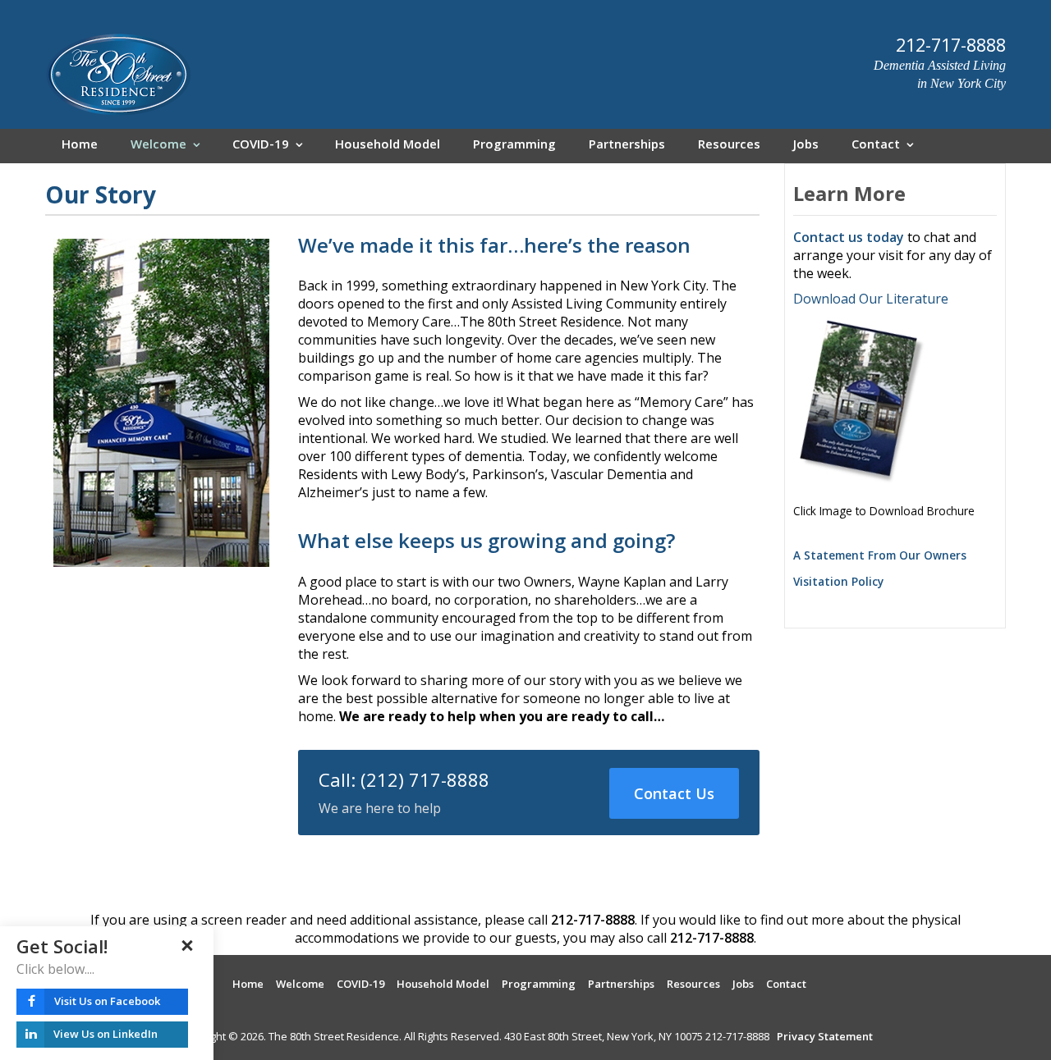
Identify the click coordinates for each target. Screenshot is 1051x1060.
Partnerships (627, 146)
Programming (514, 146)
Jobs (806, 146)
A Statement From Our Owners (879, 555)
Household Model (387, 146)
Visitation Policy (838, 581)
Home (80, 146)
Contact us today (848, 237)
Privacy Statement (825, 1036)
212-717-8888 (593, 920)
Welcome (158, 146)
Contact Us (674, 793)
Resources (729, 146)
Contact (875, 146)
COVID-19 (260, 146)
